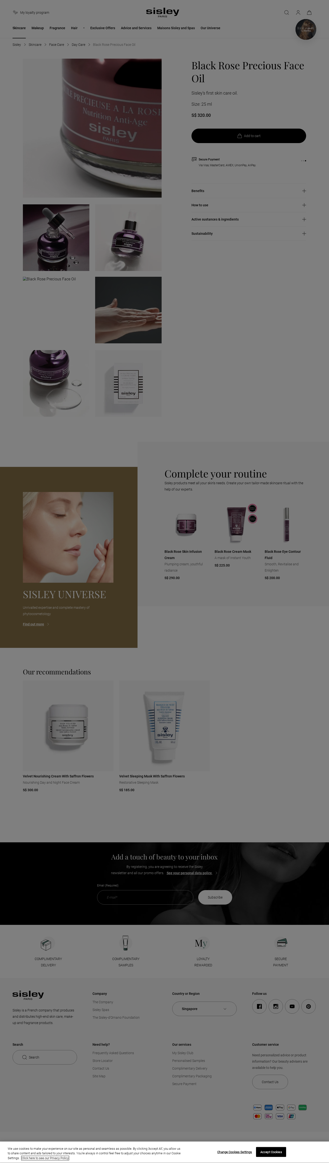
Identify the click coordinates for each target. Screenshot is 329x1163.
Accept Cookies (271, 1152)
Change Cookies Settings (234, 1152)
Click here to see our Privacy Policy (45, 1158)
